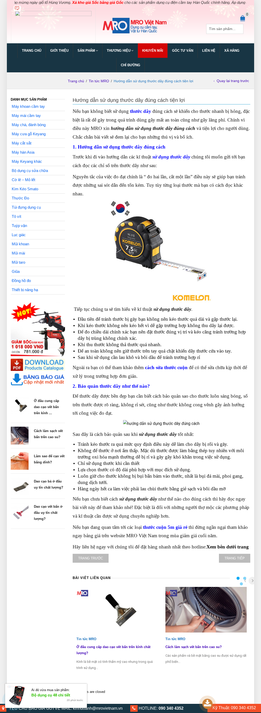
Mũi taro (18, 262)
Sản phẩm (86, 50)
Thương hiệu (118, 50)
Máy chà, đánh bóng (29, 125)
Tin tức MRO (99, 81)
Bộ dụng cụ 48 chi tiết (50, 695)
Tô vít (16, 216)
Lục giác (19, 235)
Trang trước (90, 558)
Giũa (16, 271)
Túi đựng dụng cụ (26, 207)
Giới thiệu (59, 50)
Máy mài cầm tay (26, 115)
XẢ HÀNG (231, 50)
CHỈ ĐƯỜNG (130, 65)
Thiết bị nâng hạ (25, 290)
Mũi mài (18, 253)
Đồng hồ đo (21, 280)
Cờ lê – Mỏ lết (23, 180)
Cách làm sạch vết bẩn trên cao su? (193, 647)
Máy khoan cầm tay (28, 106)
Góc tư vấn (182, 50)
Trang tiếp (235, 558)
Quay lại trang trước (233, 81)
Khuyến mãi (152, 50)
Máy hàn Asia (23, 152)
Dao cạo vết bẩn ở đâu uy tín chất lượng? (48, 513)
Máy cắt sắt (21, 143)
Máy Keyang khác (27, 161)
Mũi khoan (20, 244)
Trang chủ (31, 50)
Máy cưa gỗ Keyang (29, 134)
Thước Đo (20, 198)
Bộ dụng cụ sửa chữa (30, 170)
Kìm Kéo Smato (25, 189)
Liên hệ (208, 50)
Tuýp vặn (19, 225)
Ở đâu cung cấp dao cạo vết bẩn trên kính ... (46, 407)
